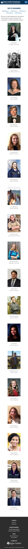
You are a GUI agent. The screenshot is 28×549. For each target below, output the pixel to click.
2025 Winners (14, 11)
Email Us (14, 522)
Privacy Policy (14, 537)
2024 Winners (22, 11)
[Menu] (26, 2)
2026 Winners (5, 11)
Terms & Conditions (14, 536)
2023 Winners (9, 13)
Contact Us (14, 524)
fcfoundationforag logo (10, 2)
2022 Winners (18, 13)
